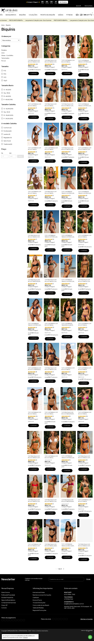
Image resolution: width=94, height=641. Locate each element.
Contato (4, 608)
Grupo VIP (4, 605)
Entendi (25, 637)
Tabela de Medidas (38, 608)
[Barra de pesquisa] (77, 15)
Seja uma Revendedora (8, 600)
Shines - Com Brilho (7, 55)
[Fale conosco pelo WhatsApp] (90, 637)
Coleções (33, 15)
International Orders (39, 592)
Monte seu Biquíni (47, 15)
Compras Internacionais (8, 602)
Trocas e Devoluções (39, 602)
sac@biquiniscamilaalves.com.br (74, 604)
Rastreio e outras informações (42, 595)
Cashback (36, 597)
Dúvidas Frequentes (7, 597)
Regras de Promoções (39, 610)
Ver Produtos (63, 2)
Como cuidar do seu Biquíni (41, 605)
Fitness (69, 15)
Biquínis (22, 15)
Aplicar (20, 156)
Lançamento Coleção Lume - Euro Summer (14, 20)
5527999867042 (78, 593)
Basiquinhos (11, 15)
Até (10, 153)
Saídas (60, 15)
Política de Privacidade (8, 595)
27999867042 (68, 599)
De (2, 153)
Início (3, 25)
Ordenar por (6, 36)
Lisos (2, 53)
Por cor (3, 61)
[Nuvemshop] (87, 631)
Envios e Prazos (37, 600)
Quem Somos (5, 592)
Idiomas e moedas (86, 619)
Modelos (4, 50)
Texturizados (5, 58)
